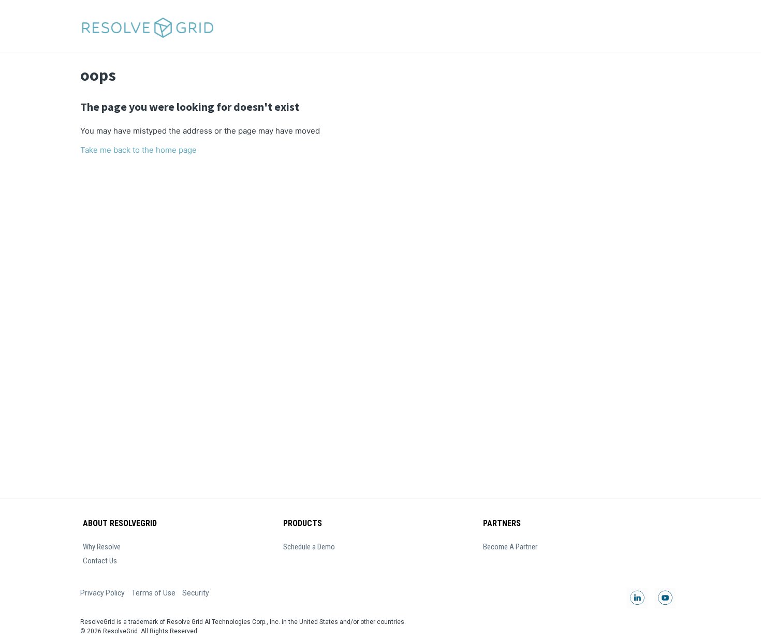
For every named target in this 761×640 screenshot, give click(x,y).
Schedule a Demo (309, 546)
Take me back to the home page (138, 150)
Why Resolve (102, 546)
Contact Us (100, 560)
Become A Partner (510, 546)
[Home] (147, 25)
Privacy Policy (102, 593)
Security (195, 593)
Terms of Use (153, 593)
